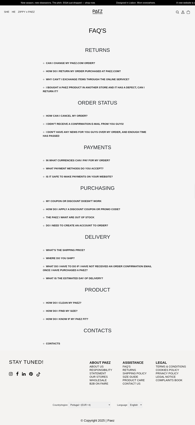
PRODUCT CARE (134, 380)
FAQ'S (127, 366)
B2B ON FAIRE (99, 383)
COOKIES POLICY (167, 369)
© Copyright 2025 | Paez (97, 420)
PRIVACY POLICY (167, 373)
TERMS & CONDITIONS (171, 366)
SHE (6, 11)
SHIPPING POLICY (135, 373)
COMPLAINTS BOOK (169, 380)
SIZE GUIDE (130, 376)
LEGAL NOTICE (166, 376)
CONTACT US (131, 383)
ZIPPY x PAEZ (26, 11)
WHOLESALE (98, 380)
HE (13, 11)
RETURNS (129, 369)
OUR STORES (99, 376)
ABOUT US (97, 366)
